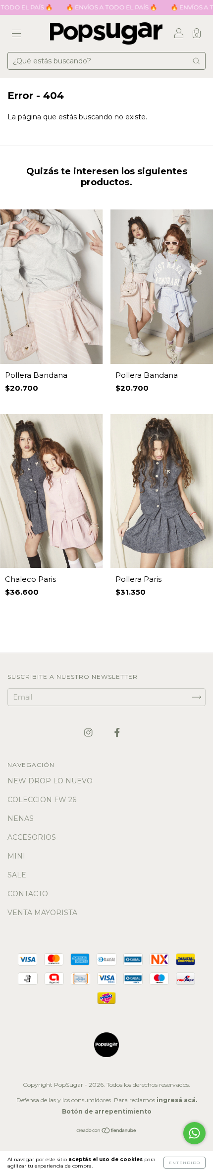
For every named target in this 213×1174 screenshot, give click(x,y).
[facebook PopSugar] (117, 732)
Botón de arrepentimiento (107, 1111)
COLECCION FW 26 (41, 799)
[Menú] (16, 34)
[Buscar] (196, 60)
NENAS (20, 818)
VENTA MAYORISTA (42, 912)
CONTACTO (27, 893)
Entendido (184, 1162)
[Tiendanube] (107, 1131)
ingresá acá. (177, 1100)
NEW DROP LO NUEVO (50, 780)
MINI (16, 856)
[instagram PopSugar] (89, 732)
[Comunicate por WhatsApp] (194, 1133)
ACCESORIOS (31, 837)
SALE (16, 874)
